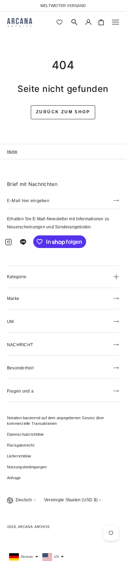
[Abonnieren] (116, 200)
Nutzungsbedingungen (27, 467)
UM (10, 321)
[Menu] (115, 22)
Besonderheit (20, 368)
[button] (74, 22)
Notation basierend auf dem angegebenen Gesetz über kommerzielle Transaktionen (55, 420)
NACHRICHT (20, 344)
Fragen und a (20, 391)
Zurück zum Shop (63, 111)
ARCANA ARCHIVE (34, 526)
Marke (13, 298)
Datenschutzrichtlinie (25, 434)
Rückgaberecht (20, 445)
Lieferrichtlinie (19, 456)
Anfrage (14, 478)
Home (12, 151)
